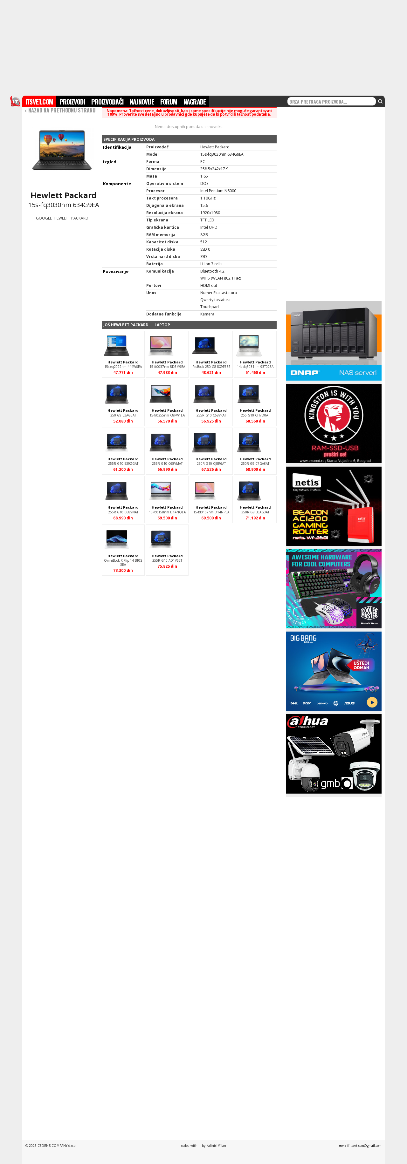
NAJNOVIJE (142, 101)
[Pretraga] (380, 101)
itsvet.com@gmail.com (365, 1145)
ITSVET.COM (39, 101)
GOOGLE (44, 218)
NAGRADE (194, 101)
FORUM (168, 101)
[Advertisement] (203, 47)
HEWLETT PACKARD (71, 218)
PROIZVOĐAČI (107, 101)
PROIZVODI (72, 101)
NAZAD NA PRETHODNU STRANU (60, 110)
